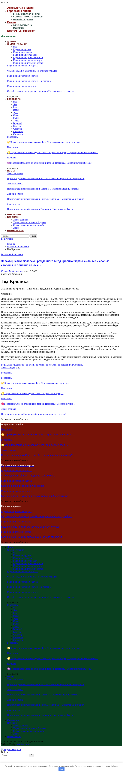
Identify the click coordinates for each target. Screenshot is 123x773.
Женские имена (22, 25)
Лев (15, 104)
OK (61, 769)
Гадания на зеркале (23, 52)
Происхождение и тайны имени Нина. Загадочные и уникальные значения (45, 199)
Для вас (12, 41)
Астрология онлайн (20, 7)
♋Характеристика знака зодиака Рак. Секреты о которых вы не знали (43, 142)
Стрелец (17, 128)
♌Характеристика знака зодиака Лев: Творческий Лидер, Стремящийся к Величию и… (52, 152)
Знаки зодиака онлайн (27, 14)
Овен (16, 115)
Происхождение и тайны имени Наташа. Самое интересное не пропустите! (45, 178)
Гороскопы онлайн (19, 10)
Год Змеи (29, 364)
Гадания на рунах (22, 49)
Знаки (16, 228)
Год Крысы (50, 364)
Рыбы (16, 118)
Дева (15, 112)
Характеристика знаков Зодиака (29, 222)
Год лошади (63, 364)
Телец (16, 120)
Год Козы (39, 364)
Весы (16, 110)
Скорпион (18, 134)
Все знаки (13, 217)
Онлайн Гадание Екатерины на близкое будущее (32, 70)
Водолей (17, 123)
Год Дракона (17, 364)
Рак (15, 107)
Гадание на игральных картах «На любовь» (29, 81)
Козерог (17, 126)
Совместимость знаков (28, 16)
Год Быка (6, 364)
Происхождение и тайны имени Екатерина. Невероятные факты (40, 209)
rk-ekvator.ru (8, 36)
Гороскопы (14, 99)
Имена (11, 22)
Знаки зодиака (20, 219)
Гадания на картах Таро (25, 55)
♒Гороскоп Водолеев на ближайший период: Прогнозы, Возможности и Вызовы (49, 163)
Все (15, 46)
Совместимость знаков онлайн (29, 225)
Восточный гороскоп (21, 30)
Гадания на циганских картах (28, 63)
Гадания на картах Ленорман (28, 57)
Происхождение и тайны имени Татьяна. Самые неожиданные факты (43, 188)
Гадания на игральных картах (28, 60)
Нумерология (15, 230)
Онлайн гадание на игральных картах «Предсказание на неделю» (41, 91)
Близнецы (18, 131)
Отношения (14, 214)
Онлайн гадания (23, 19)
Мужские (18, 28)
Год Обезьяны (76, 364)
